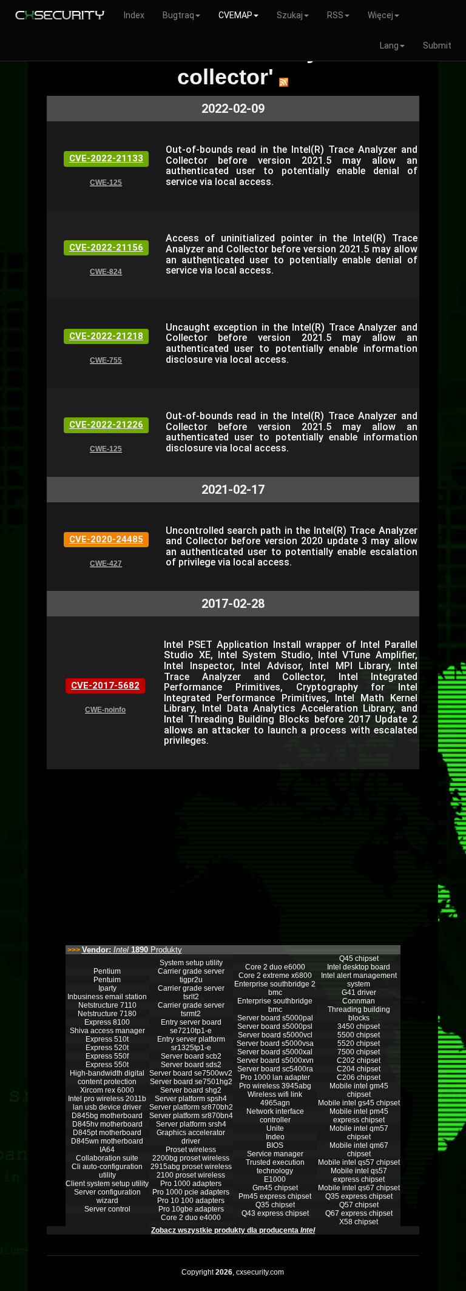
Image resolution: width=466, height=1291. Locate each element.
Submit (437, 45)
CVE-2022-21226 (106, 424)
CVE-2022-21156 (106, 247)
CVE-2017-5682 (105, 685)
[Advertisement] (233, 854)
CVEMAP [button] (235, 15)
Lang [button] (389, 45)
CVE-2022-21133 (106, 158)
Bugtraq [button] (178, 15)
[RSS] (283, 82)
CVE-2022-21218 (106, 336)
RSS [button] (335, 15)
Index (134, 15)
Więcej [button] (380, 15)
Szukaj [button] (290, 15)
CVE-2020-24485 (106, 539)
